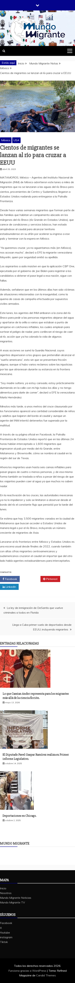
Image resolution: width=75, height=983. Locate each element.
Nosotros (6, 893)
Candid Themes (46, 975)
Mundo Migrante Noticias (15, 897)
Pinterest (51, 579)
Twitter (31, 579)
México (5, 140)
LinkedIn (10, 586)
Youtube (5, 932)
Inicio (3, 888)
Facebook (10, 579)
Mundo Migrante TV (12, 902)
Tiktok (4, 942)
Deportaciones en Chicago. (19, 816)
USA (16, 140)
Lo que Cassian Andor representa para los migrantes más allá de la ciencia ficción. (36, 696)
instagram (6, 937)
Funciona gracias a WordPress (27, 970)
